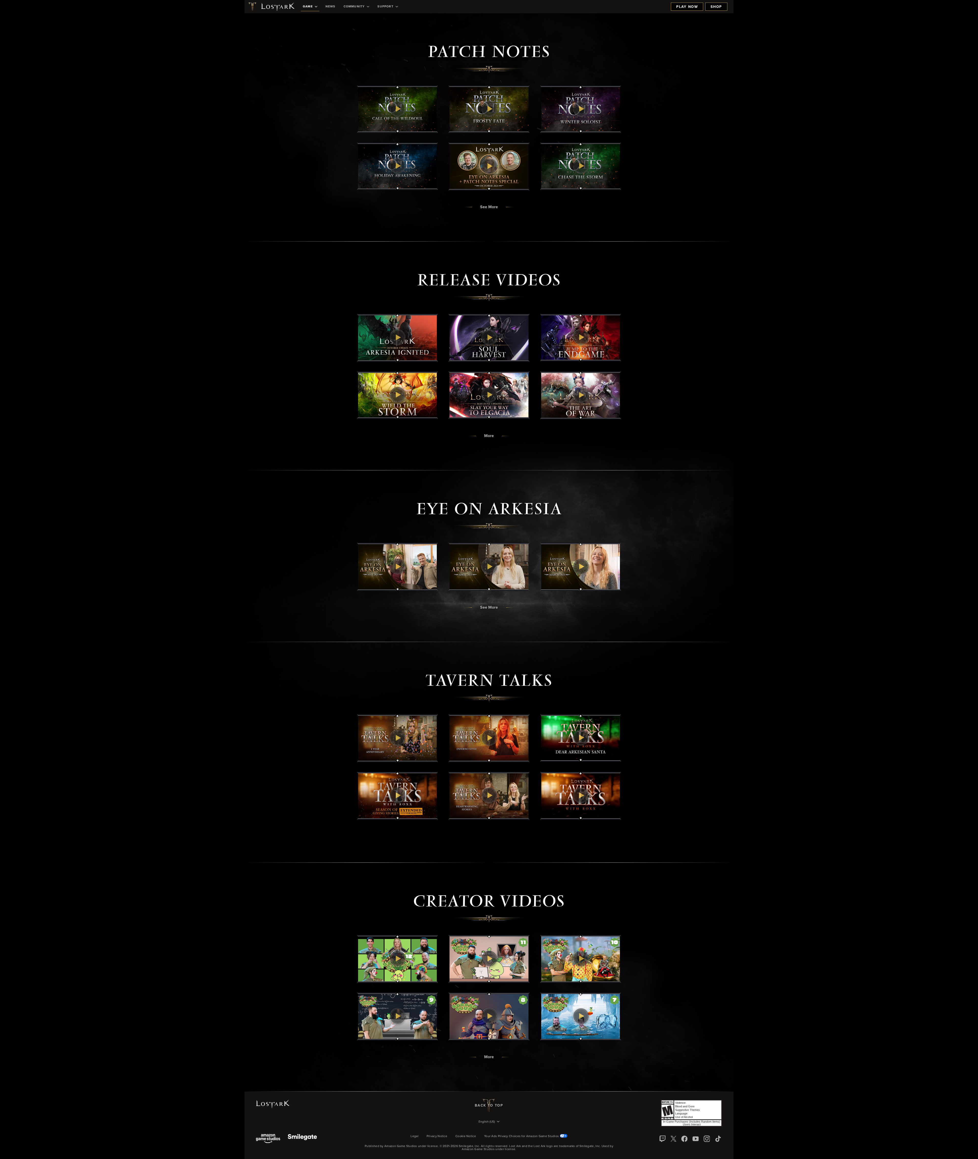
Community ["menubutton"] (354, 6)
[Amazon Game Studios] (268, 1139)
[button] (397, 109)
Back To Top (489, 1105)
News (330, 6)
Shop (716, 7)
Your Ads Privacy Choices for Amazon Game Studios (522, 1136)
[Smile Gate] (302, 1139)
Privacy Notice (437, 1136)
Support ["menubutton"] (385, 6)
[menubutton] (489, 1122)
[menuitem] (310, 6)
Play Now (687, 7)
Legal (414, 1136)
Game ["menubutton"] (308, 6)
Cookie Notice (465, 1136)
